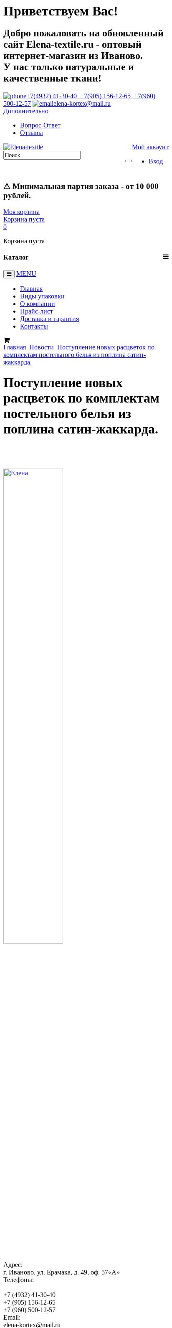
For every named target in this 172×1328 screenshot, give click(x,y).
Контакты (34, 326)
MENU (26, 273)
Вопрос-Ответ (40, 125)
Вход (156, 161)
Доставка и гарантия (49, 318)
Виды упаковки (42, 296)
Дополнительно (25, 111)
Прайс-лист (36, 311)
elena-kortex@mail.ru (82, 103)
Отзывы (31, 132)
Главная (31, 288)
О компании (37, 303)
